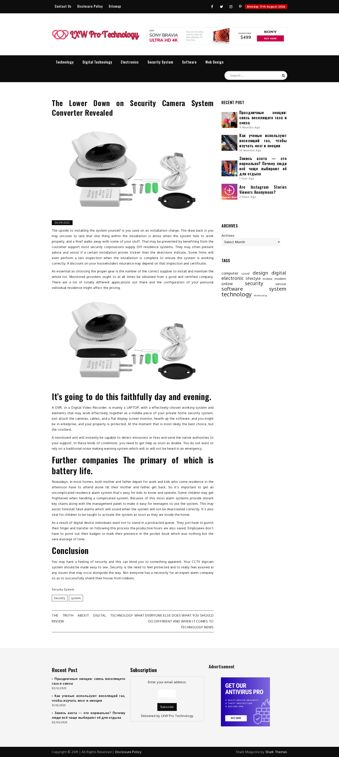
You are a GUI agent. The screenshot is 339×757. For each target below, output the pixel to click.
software (232, 288)
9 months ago (249, 127)
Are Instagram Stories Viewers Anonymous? (263, 189)
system (76, 598)
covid (245, 273)
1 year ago (246, 178)
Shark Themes (276, 752)
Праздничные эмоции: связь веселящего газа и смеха (263, 117)
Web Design (214, 62)
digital (279, 272)
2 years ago (247, 196)
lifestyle (253, 278)
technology (236, 294)
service (280, 284)
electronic (232, 278)
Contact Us (63, 6)
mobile (267, 278)
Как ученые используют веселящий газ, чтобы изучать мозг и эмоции (263, 140)
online (227, 283)
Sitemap (115, 6)
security (59, 598)
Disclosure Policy (90, 6)
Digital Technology (97, 62)
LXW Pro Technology (177, 716)
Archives (228, 235)
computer (229, 273)
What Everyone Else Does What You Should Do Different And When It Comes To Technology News (174, 621)
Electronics (130, 62)
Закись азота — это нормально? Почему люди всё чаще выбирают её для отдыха (263, 166)
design (260, 272)
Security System (160, 62)
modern (280, 279)
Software (189, 62)
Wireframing (260, 295)
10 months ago (250, 150)
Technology (65, 62)
